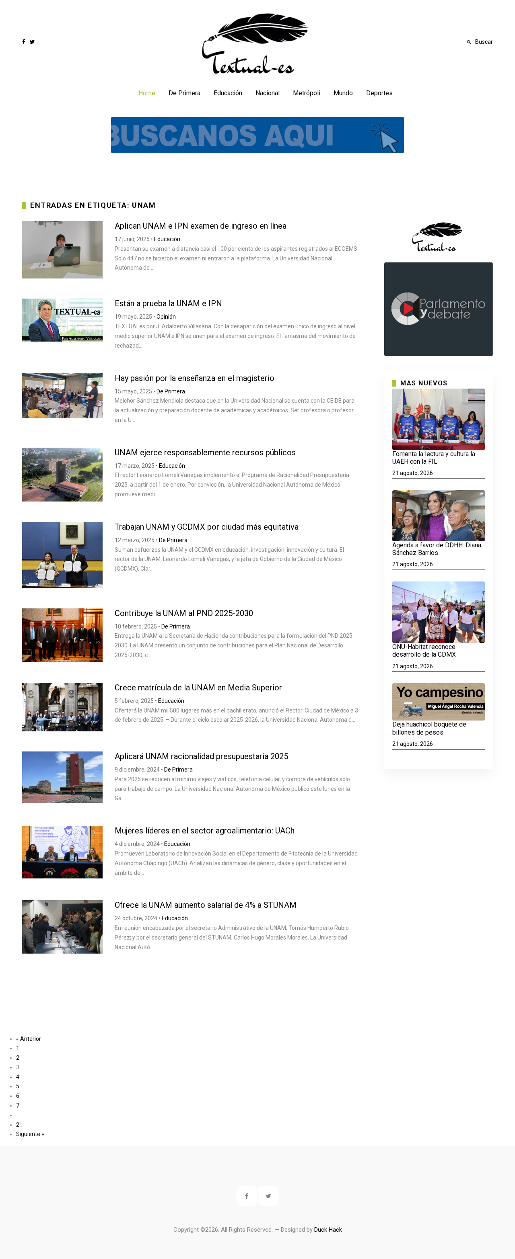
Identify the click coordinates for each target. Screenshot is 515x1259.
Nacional (267, 93)
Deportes (379, 93)
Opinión (166, 316)
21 (19, 1125)
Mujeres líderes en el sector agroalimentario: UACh (205, 830)
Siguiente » (30, 1134)
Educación (228, 93)
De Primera (184, 93)
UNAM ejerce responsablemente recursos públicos (205, 452)
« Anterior (28, 1039)
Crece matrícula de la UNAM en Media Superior (198, 687)
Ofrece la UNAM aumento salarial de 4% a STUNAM (206, 905)
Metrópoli (306, 93)
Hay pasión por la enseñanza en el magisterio (194, 378)
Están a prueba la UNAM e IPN (168, 303)
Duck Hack (328, 1229)
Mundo (343, 93)
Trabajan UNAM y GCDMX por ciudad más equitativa (207, 527)
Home (146, 93)
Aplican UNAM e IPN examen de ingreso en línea (200, 226)
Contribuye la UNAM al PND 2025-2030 (184, 613)
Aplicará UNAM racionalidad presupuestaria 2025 (201, 756)
